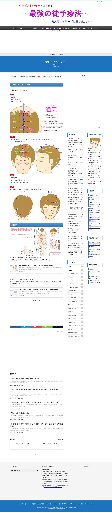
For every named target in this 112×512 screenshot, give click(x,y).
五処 (13, 139)
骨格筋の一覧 (92, 256)
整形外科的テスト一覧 (94, 242)
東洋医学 (75, 329)
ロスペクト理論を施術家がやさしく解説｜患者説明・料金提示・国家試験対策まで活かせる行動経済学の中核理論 (75, 200)
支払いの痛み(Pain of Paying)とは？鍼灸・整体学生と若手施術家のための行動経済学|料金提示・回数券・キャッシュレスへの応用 (75, 142)
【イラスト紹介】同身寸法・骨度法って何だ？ (24, 378)
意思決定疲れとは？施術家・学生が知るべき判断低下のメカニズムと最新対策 (75, 216)
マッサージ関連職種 (75, 315)
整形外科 (75, 294)
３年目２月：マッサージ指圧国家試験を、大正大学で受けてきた (94, 204)
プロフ (20, 28)
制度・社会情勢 (75, 318)
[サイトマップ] (100, 2)
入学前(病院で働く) (76, 273)
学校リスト (74, 28)
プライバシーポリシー (93, 28)
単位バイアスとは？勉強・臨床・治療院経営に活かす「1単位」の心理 (75, 238)
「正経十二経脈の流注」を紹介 (19, 413)
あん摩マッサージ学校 (75, 308)
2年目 (76, 280)
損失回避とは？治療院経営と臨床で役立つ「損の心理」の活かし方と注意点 (75, 209)
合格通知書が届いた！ (94, 195)
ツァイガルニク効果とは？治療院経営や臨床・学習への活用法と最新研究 (75, 253)
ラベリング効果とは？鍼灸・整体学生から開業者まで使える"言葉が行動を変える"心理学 (75, 245)
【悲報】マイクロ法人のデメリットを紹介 (75, 151)
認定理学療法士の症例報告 (75, 336)
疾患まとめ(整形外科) (76, 297)
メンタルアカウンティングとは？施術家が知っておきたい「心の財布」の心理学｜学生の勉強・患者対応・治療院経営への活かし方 (75, 172)
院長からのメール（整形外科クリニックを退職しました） (94, 219)
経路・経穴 (56, 67)
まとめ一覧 (75, 311)
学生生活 (75, 270)
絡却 (17, 139)
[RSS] (97, 2)
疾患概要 (41, 28)
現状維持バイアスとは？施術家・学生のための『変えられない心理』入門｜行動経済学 (75, 223)
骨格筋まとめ (66, 28)
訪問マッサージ (75, 322)
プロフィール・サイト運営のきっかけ (53, 487)
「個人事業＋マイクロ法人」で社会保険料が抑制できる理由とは (75, 157)
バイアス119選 (57, 28)
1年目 (76, 277)
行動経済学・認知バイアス (75, 290)
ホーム (14, 28)
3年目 (76, 284)
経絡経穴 (35, 28)
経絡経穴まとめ (93, 269)
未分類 (75, 266)
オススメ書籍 (82, 28)
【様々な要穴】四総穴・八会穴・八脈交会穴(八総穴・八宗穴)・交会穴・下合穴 (34, 402)
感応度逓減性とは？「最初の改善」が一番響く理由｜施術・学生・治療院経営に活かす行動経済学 (75, 182)
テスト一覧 (48, 28)
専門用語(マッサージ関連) (75, 325)
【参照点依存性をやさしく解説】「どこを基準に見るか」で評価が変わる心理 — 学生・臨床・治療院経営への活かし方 (75, 191)
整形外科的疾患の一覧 (94, 254)
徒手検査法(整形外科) (76, 301)
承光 (13, 142)
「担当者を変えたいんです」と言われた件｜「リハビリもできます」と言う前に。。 (75, 230)
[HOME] (102, 2)
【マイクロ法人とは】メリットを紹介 (75, 163)
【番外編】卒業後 (76, 287)
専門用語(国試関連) (75, 332)
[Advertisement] (56, 42)
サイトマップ (27, 28)
